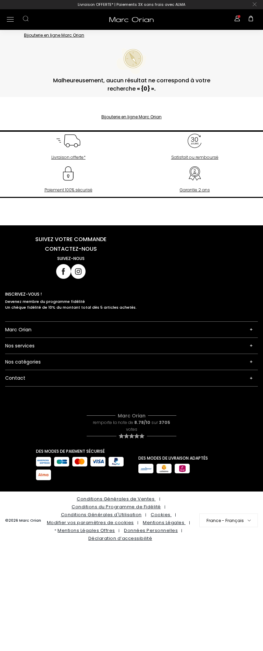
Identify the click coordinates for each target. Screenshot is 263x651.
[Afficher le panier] (251, 19)
